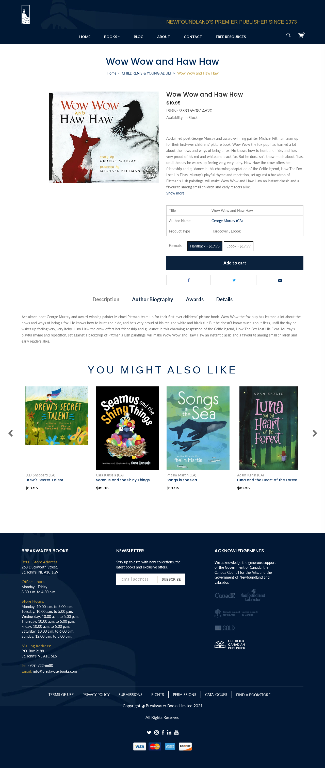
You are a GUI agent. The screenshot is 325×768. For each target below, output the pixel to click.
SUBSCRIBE (171, 579)
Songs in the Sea (182, 480)
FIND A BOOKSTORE (253, 695)
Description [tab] (106, 299)
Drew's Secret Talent (44, 480)
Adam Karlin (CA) (250, 475)
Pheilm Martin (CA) (181, 475)
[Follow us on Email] (280, 280)
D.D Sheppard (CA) (40, 475)
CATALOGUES (216, 694)
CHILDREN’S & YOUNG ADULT (147, 73)
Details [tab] (224, 299)
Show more (175, 193)
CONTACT (193, 36)
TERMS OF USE (61, 694)
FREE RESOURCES (231, 36)
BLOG (138, 36)
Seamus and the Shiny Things (123, 480)
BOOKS (110, 36)
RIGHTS (157, 694)
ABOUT (163, 36)
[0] (300, 35)
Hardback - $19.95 (205, 246)
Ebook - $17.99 (238, 246)
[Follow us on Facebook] (188, 280)
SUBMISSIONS (130, 694)
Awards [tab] (195, 299)
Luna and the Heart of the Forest (267, 480)
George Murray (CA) (227, 221)
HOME (84, 36)
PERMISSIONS (184, 694)
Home (111, 73)
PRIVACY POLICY (96, 694)
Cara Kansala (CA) (110, 475)
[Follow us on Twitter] (234, 280)
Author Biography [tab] (152, 299)
